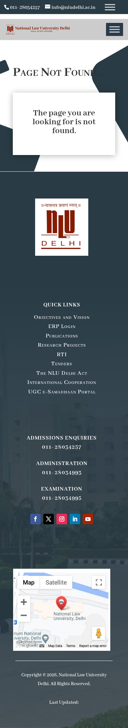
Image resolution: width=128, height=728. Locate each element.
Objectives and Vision (62, 317)
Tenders (61, 363)
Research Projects (62, 345)
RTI (62, 354)
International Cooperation (61, 382)
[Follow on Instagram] (61, 519)
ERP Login (61, 326)
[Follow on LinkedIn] (75, 519)
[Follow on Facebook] (35, 519)
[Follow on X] (48, 519)
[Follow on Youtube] (88, 519)
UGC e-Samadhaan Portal (62, 391)
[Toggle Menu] (110, 7)
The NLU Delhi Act (61, 373)
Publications (62, 335)
